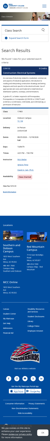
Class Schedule (7, 17)
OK (42, 432)
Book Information (9, 192)
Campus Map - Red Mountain (35, 268)
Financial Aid (8, 333)
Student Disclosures (36, 316)
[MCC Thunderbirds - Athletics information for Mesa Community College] (25, 353)
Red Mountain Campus (35, 248)
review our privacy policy (20, 434)
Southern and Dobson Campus (11, 248)
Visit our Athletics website (25, 368)
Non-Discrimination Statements (25, 408)
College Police (33, 326)
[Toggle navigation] (44, 6)
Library (30, 321)
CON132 (6, 68)
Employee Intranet (35, 331)
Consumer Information (14, 403)
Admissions (8, 328)
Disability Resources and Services (36, 310)
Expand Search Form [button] (19, 38)
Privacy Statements (36, 403)
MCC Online (10, 282)
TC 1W (20, 121)
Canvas (6, 309)
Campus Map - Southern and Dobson (12, 269)
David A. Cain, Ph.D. (25, 170)
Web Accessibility (25, 413)
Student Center (9, 314)
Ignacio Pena (22, 164)
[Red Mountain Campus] (37, 238)
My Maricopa (8, 318)
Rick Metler (22, 159)
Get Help (6, 323)
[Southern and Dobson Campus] (13, 237)
